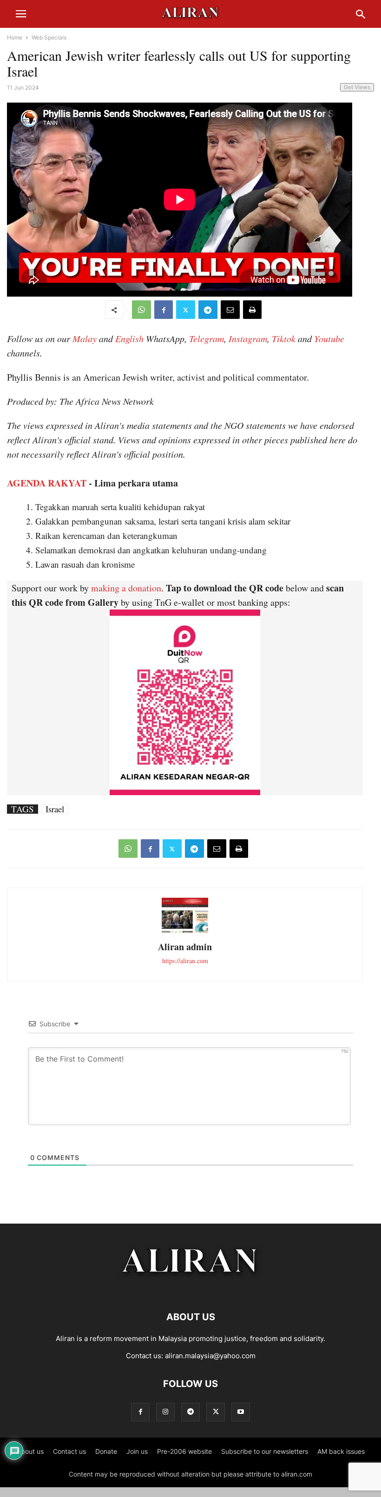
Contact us (69, 1451)
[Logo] (191, 1288)
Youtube (329, 338)
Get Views (357, 87)
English (129, 338)
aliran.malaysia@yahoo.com (210, 1355)
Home (14, 37)
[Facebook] (163, 309)
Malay (84, 338)
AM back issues (341, 1451)
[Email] (230, 309)
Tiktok (284, 338)
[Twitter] (185, 309)
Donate (106, 1451)
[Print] (252, 309)
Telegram (206, 338)
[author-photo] (185, 931)
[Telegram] (207, 309)
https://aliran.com (185, 960)
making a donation (126, 588)
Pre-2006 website (184, 1451)
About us (30, 1451)
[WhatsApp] (141, 309)
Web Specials (49, 37)
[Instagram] (165, 1411)
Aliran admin (185, 946)
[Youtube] (240, 1411)
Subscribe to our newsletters (264, 1451)
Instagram (248, 338)
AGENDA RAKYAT (46, 483)
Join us (137, 1451)
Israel (55, 809)
